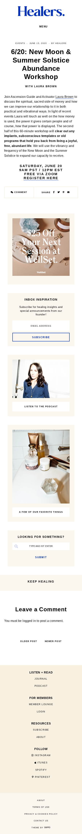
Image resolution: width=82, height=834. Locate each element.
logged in (29, 620)
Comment (20, 192)
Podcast (41, 686)
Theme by (37, 828)
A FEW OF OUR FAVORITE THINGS (41, 512)
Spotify (41, 770)
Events (20, 43)
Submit (41, 557)
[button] (43, 26)
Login (41, 711)
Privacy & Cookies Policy (41, 814)
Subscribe (41, 730)
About (41, 737)
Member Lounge (41, 704)
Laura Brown (64, 96)
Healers (61, 43)
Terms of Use (41, 807)
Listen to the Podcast (41, 406)
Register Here (41, 178)
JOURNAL (41, 678)
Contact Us (41, 821)
